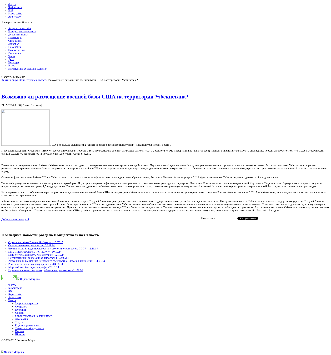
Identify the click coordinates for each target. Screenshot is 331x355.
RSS (10, 291)
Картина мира (9, 80)
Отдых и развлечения (28, 325)
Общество (21, 306)
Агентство (14, 297)
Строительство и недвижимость (34, 315)
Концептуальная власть (33, 80)
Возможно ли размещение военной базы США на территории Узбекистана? (94, 96)
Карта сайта (15, 294)
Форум (12, 284)
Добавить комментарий (15, 219)
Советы (19, 312)
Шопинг (20, 334)
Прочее (19, 331)
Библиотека (15, 287)
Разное (12, 300)
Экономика (21, 318)
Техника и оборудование (29, 328)
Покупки (20, 309)
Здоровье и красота (26, 303)
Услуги (19, 322)
